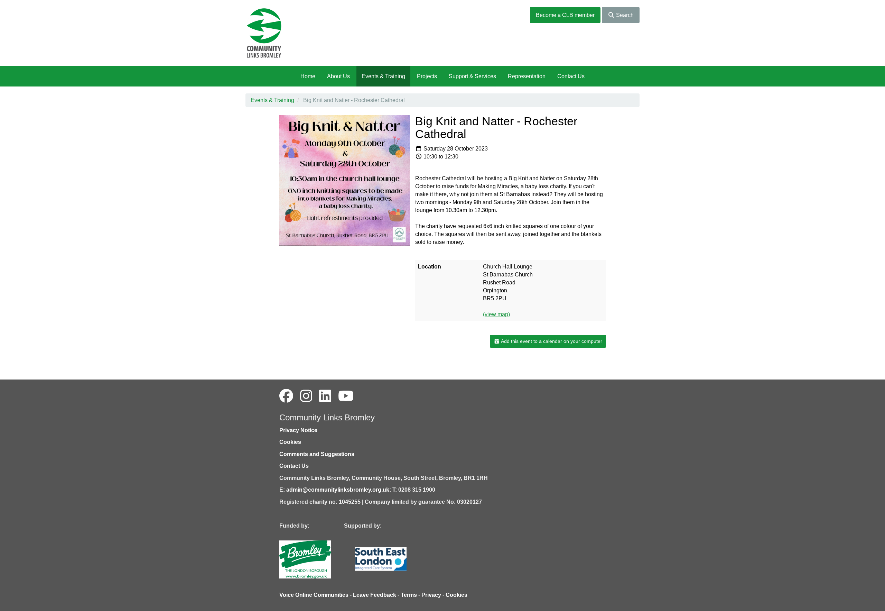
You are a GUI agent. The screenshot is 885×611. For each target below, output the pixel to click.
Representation (527, 76)
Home (307, 76)
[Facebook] (286, 396)
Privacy (431, 595)
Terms (409, 595)
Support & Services (472, 76)
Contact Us (571, 76)
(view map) (496, 314)
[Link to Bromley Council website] (315, 559)
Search (624, 15)
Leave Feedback (374, 595)
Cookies (290, 442)
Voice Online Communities (313, 595)
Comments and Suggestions (316, 454)
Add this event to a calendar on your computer (551, 341)
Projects (427, 76)
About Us (338, 76)
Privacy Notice (298, 430)
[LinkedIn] (325, 396)
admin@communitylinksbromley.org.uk (337, 490)
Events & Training (383, 76)
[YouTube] (346, 396)
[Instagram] (306, 396)
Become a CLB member (565, 15)
